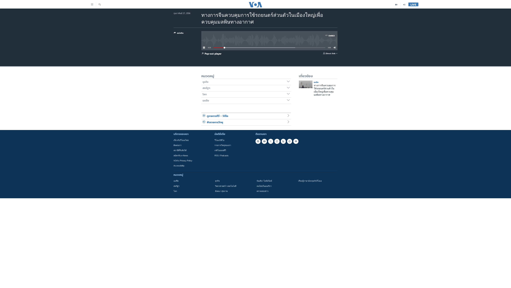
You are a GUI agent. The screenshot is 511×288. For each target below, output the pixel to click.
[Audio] (404, 5)
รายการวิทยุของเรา (223, 145)
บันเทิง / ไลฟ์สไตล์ (264, 181)
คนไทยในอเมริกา (264, 186)
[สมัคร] (295, 141)
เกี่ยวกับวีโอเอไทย (181, 140)
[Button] (179, 33)
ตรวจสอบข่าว (262, 191)
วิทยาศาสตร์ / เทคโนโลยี (225, 186)
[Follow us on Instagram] (276, 141)
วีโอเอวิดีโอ (219, 140)
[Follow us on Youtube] (264, 141)
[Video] (396, 5)
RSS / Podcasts (221, 155)
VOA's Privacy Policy (183, 161)
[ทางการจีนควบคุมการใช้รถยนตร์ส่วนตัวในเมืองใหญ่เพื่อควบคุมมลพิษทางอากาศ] (305, 84)
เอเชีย (316, 82)
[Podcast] (289, 141)
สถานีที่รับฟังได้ (180, 150)
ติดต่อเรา (178, 145)
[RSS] (283, 141)
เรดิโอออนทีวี (220, 150)
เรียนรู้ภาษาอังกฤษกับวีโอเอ (310, 181)
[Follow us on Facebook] (258, 141)
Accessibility (179, 166)
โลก (175, 191)
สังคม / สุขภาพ (221, 191)
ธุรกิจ (217, 181)
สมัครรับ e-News (181, 155)
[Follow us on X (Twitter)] (270, 141)
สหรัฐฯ (176, 186)
